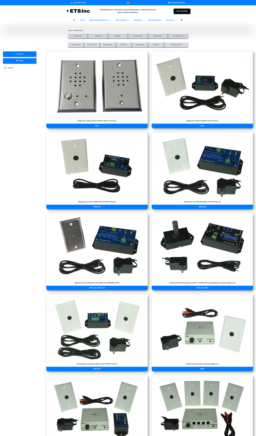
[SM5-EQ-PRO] (202, 215)
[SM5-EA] (97, 134)
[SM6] (202, 296)
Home (70, 30)
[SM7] (202, 377)
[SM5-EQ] (202, 134)
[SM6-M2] (97, 377)
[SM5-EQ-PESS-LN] (97, 215)
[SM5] (202, 53)
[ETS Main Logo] (78, 8)
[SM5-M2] (97, 296)
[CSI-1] (97, 53)
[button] (74, 20)
